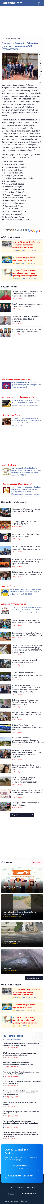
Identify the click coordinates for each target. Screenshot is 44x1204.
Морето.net (10, 1201)
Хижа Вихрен (23, 1201)
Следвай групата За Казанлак (20, 1176)
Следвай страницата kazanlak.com (22, 1167)
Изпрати (37, 862)
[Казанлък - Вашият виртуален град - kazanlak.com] (12, 3)
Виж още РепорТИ (33, 978)
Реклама (20, 1187)
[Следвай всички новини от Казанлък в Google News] (22, 229)
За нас (10, 1187)
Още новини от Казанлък (21, 815)
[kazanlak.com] (30, 1193)
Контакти (31, 1187)
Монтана (16, 1201)
